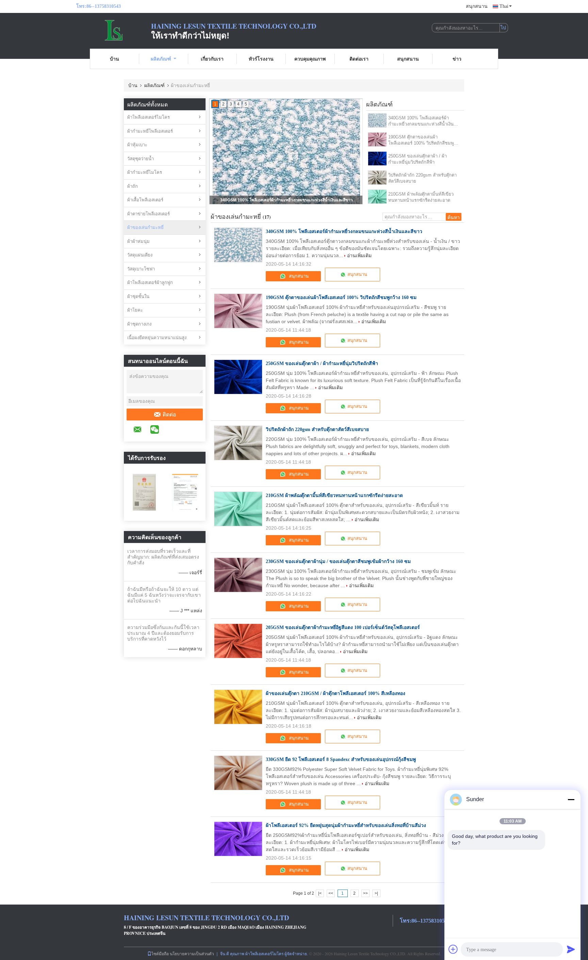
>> (365, 893)
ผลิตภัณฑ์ (161, 58)
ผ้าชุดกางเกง (139, 324)
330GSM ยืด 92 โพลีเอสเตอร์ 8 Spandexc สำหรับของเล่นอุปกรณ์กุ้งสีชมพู (341, 759)
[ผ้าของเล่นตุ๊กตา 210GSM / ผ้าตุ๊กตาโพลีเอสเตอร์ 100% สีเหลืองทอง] (238, 707)
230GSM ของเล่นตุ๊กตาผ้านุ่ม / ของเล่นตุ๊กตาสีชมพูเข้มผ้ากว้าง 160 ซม (338, 561)
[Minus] (571, 799)
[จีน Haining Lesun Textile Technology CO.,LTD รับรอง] (144, 492)
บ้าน (114, 58)
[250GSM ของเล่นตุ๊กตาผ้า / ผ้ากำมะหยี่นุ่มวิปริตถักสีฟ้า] (377, 158)
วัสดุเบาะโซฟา (141, 268)
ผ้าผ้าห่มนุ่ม (138, 241)
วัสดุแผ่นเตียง (139, 255)
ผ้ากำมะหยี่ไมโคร (144, 172)
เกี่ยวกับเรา (212, 58)
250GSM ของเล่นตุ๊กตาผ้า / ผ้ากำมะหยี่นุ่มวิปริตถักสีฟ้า (417, 159)
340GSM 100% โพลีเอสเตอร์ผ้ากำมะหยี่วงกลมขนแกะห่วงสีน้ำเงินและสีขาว (421, 121)
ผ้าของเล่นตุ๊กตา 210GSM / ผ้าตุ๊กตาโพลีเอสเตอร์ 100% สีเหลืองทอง (335, 693)
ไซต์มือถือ (160, 953)
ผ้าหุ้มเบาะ (137, 144)
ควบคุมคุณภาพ (310, 58)
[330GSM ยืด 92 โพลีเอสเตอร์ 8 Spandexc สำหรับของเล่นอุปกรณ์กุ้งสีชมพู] (238, 773)
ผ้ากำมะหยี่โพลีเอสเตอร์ (150, 131)
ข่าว (457, 58)
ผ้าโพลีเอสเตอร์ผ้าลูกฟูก (150, 282)
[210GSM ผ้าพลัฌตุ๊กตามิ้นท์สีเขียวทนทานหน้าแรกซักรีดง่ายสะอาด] (377, 196)
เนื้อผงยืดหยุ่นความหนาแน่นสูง (156, 337)
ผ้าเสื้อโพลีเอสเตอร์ (145, 199)
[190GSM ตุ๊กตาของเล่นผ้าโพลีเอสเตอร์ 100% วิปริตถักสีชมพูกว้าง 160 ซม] (377, 139)
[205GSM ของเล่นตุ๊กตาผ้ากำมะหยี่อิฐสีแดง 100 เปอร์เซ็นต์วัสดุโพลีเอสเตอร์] (238, 641)
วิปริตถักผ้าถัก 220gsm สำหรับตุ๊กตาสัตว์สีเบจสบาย (422, 178)
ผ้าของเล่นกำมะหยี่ (145, 227)
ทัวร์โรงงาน (261, 58)
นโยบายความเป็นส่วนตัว (192, 953)
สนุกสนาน (477, 6)
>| (376, 893)
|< (320, 893)
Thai (504, 6)
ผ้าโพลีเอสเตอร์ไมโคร (148, 117)
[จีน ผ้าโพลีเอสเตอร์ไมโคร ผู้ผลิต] (113, 30)
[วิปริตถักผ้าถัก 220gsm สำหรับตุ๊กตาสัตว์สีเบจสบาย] (377, 177)
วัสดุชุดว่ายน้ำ (140, 158)
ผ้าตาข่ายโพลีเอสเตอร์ (148, 213)
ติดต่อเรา (359, 58)
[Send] (571, 949)
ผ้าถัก (132, 186)
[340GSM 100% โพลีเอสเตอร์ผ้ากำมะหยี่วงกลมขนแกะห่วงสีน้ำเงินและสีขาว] (377, 120)
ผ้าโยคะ (135, 310)
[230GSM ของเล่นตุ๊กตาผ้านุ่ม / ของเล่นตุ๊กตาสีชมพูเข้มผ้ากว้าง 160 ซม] (238, 575)
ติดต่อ (169, 414)
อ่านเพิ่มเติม (359, 255)
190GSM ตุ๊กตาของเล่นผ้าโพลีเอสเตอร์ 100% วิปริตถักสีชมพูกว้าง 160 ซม (287, 200)
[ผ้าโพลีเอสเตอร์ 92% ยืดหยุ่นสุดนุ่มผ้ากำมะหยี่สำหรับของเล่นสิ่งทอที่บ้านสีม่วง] (238, 839)
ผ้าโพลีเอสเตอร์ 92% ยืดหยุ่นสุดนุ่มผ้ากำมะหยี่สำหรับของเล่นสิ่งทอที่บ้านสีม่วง (346, 825)
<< (330, 893)
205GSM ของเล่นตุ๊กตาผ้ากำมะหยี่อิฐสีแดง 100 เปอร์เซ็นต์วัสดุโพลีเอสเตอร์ (343, 627)
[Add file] (453, 949)
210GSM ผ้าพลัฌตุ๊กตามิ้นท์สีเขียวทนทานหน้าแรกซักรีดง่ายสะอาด (421, 197)
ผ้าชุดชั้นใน (138, 296)
